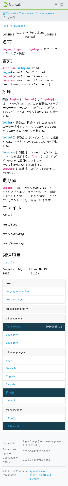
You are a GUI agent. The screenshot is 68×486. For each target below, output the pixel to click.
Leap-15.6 (12, 342)
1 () (11, 418)
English (10, 376)
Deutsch (11, 368)
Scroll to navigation (13, 25)
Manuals (10, 13)
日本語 (10, 392)
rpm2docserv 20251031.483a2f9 (41, 473)
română (10, 400)
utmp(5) (8, 262)
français (10, 384)
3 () (12, 426)
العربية (9, 360)
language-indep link (17, 291)
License (34, 479)
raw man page (14, 299)
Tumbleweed (26, 13)
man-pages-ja (46, 13)
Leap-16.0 (12, 334)
